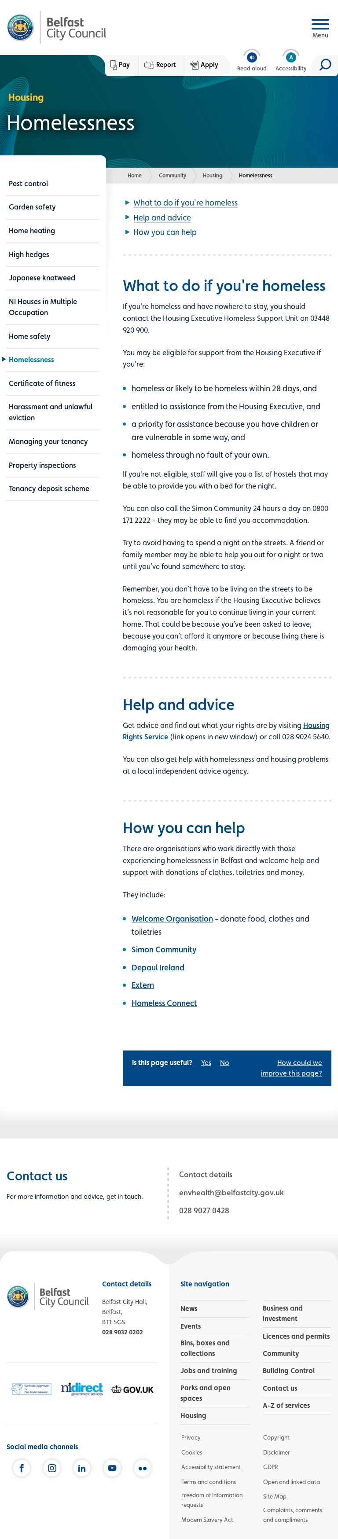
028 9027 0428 (204, 1210)
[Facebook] (21, 1469)
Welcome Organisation (172, 918)
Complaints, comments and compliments (292, 1514)
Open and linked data (291, 1481)
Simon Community (164, 949)
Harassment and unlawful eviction (50, 412)
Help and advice (162, 217)
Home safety (30, 336)
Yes (206, 1062)
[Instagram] (52, 1469)
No (224, 1062)
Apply (209, 65)
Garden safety (32, 206)
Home (135, 175)
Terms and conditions (208, 1481)
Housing (212, 175)
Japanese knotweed (42, 277)
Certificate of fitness (42, 383)
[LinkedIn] (81, 1469)
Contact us (280, 1388)
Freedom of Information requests (211, 1499)
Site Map (275, 1496)
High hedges (29, 254)
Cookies (191, 1452)
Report (166, 65)
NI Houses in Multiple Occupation (43, 307)
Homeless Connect (164, 1003)
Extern (143, 985)
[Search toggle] (324, 65)
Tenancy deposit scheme (49, 488)
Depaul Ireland (158, 967)
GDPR (270, 1466)
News (188, 1308)
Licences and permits (296, 1336)
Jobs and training (208, 1370)
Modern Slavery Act (207, 1519)
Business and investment (283, 1313)
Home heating (32, 230)
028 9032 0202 (122, 1332)
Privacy (191, 1437)
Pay (124, 65)
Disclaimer (276, 1452)
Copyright (276, 1437)
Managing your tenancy (48, 441)
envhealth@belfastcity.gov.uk (231, 1192)
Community (172, 175)
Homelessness (31, 359)
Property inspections (42, 465)
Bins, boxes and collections (205, 1348)
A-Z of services (286, 1405)
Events (190, 1326)
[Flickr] (142, 1469)
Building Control (289, 1370)
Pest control (28, 183)
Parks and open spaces (205, 1393)
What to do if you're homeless (185, 202)
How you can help (165, 232)
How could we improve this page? (291, 1067)
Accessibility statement (211, 1466)
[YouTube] (112, 1469)
